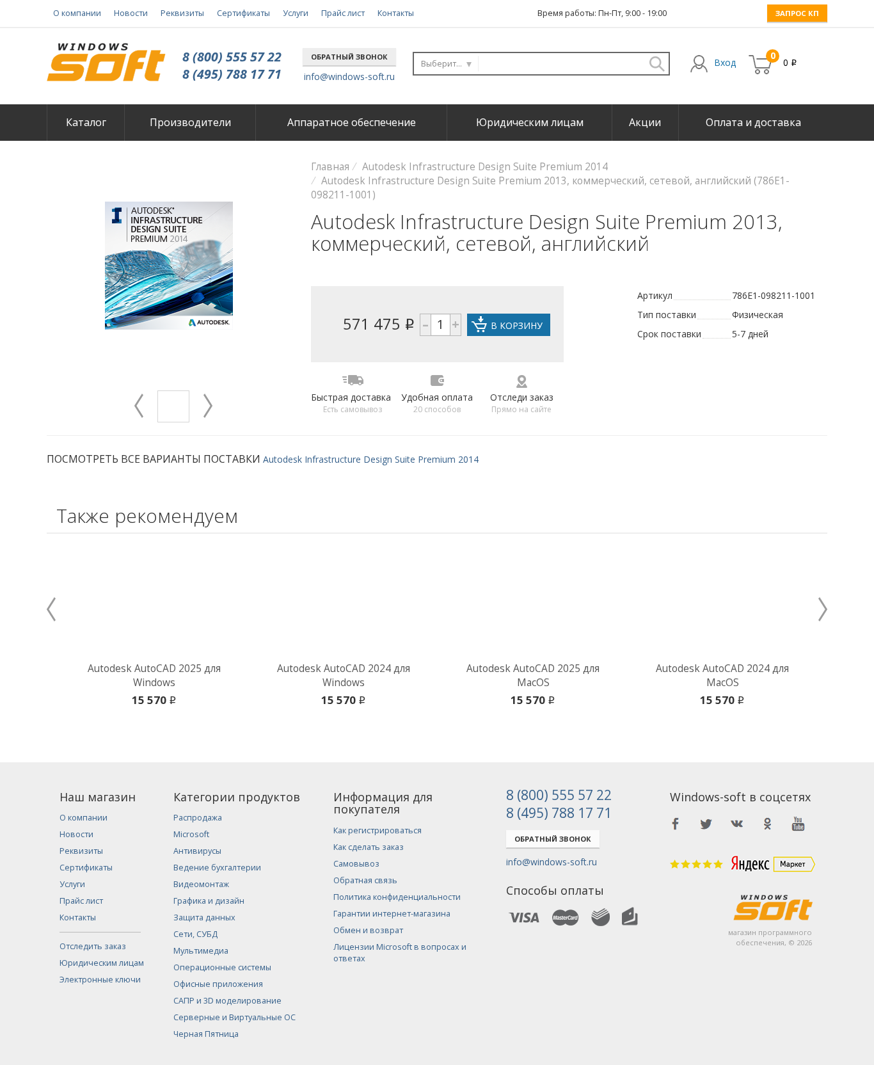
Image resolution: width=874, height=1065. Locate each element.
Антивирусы (197, 850)
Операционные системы (222, 967)
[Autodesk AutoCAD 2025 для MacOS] (533, 601)
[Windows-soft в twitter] (706, 824)
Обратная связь (365, 880)
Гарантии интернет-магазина (391, 913)
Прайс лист (343, 13)
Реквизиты (182, 13)
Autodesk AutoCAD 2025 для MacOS (533, 675)
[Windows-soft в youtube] (798, 824)
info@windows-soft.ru (349, 76)
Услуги (295, 13)
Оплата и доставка (753, 122)
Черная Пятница (206, 1034)
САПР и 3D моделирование (227, 1000)
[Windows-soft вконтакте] (737, 824)
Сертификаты (243, 13)
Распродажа (197, 817)
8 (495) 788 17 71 (232, 74)
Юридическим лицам (530, 122)
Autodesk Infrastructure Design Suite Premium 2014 (371, 459)
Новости (131, 13)
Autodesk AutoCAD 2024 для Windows (343, 675)
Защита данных (204, 917)
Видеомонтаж (201, 884)
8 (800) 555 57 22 (232, 56)
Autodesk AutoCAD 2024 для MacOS (722, 675)
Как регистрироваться (377, 830)
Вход (725, 62)
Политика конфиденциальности (397, 897)
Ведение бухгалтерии (217, 867)
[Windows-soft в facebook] (676, 824)
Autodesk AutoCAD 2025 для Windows (154, 675)
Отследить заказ (93, 946)
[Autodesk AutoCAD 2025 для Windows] (154, 601)
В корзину (517, 325)
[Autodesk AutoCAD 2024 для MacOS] (722, 601)
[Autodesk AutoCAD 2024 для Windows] (343, 601)
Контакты (395, 13)
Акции (645, 122)
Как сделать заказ (368, 847)
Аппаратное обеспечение (351, 122)
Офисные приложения (218, 984)
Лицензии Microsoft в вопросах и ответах (399, 952)
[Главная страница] (106, 57)
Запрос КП (797, 13)
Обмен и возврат (368, 930)
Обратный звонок (349, 56)
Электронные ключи (100, 979)
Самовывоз (356, 863)
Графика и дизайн (208, 900)
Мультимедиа (200, 950)
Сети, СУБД (195, 934)
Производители (190, 122)
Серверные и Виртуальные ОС (234, 1017)
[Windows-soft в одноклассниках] (768, 824)
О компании (77, 13)
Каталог (86, 122)
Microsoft (191, 834)
